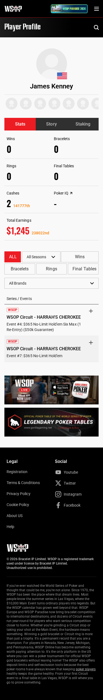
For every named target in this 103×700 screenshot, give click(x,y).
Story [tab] (51, 124)
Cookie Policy (18, 504)
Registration (17, 472)
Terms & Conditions (23, 482)
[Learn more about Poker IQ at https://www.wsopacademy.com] (71, 193)
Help (10, 526)
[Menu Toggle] (96, 8)
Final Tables (84, 268)
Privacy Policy (18, 493)
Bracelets (20, 268)
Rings (51, 268)
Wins (80, 256)
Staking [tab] (83, 124)
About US (15, 515)
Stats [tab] (20, 124)
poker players (86, 669)
